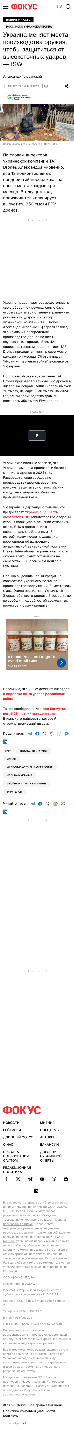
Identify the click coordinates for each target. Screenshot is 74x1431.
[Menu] (5, 6)
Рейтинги (12, 1130)
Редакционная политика (17, 1170)
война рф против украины (27, 783)
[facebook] (6, 1179)
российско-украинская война (30, 767)
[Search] (68, 6)
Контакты (10, 1416)
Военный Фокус (18, 19)
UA (60, 7)
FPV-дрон (15, 791)
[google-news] (66, 1179)
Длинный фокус (18, 1137)
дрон (12, 759)
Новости (11, 1123)
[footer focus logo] (22, 1110)
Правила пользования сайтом (16, 1156)
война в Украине (20, 775)
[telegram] (30, 1179)
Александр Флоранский (22, 76)
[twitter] (18, 1179)
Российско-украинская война (29, 26)
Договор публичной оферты (51, 1156)
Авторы (47, 1137)
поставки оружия (34, 750)
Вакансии (49, 1144)
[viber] (54, 1179)
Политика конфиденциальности (29, 1411)
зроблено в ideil (16, 1423)
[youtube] (42, 1179)
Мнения (47, 1123)
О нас (8, 1144)
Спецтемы (49, 1130)
